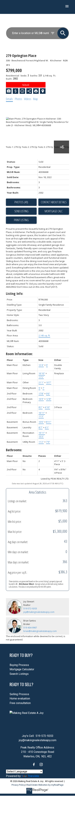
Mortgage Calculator (22, 669)
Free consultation (20, 703)
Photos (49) (21, 202)
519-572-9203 (30, 608)
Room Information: (19, 353)
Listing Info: (14, 293)
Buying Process (19, 665)
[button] (33, 764)
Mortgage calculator (53, 211)
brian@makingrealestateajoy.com (40, 631)
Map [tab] (35, 99)
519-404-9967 (30, 627)
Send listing (21, 211)
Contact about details (54, 202)
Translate (33, 776)
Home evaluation (20, 698)
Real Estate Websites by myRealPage (45, 785)
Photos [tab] (18, 99)
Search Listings (19, 673)
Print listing (21, 220)
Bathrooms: (14, 450)
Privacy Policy (18, 785)
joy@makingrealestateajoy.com (38, 612)
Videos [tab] (27, 99)
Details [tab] (9, 99)
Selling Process (19, 694)
